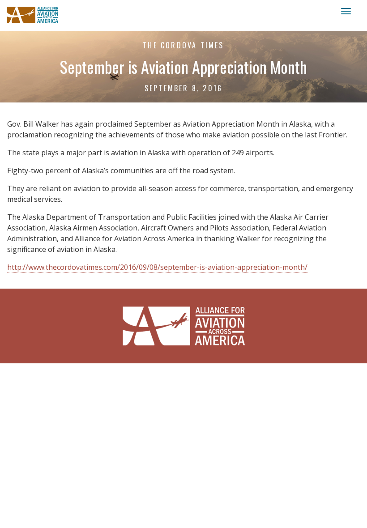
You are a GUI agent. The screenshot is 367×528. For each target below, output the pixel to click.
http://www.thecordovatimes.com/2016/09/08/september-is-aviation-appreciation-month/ (157, 267)
